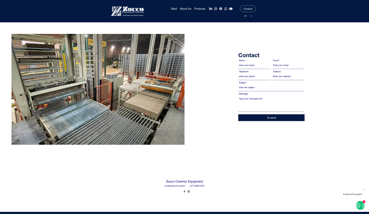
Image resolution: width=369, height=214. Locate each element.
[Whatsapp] (226, 9)
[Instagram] (216, 9)
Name (242, 60)
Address (277, 71)
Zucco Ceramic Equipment (184, 181)
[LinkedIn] (210, 9)
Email (275, 60)
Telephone (243, 71)
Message (243, 94)
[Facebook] (221, 9)
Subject (242, 83)
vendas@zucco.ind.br (175, 186)
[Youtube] (231, 9)
